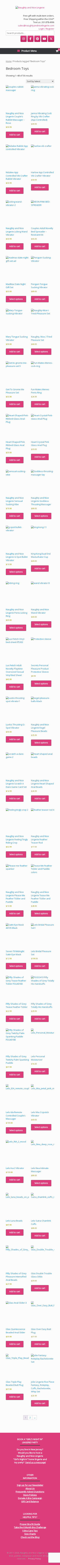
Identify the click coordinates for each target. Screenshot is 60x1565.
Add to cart (14, 134)
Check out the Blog (30, 1537)
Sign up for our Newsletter (30, 1485)
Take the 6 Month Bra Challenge (30, 1527)
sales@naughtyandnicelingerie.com (36, 25)
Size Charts (30, 1533)
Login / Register (46, 28)
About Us (30, 1488)
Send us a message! (35, 1462)
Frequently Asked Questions (30, 1491)
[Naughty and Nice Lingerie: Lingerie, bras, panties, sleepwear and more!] (30, 7)
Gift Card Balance (30, 1501)
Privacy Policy (34, 1558)
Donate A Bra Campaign (30, 1498)
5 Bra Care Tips (30, 1530)
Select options (16, 299)
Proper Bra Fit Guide (30, 1524)
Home (9, 61)
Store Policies (30, 1494)
